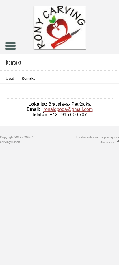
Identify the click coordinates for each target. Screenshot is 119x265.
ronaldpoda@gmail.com (68, 109)
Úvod (10, 78)
